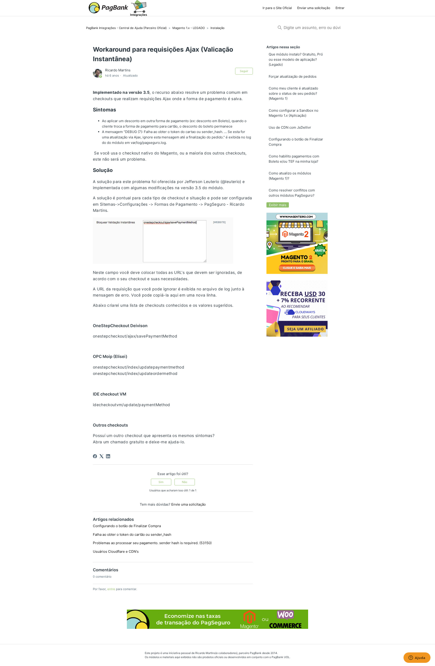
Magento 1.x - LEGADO (188, 28)
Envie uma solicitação (188, 504)
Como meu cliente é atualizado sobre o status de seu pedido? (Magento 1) (293, 93)
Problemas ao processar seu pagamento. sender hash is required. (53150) (152, 543)
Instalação (217, 28)
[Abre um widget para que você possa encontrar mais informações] (417, 658)
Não (184, 482)
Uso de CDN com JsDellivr (290, 127)
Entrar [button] (340, 8)
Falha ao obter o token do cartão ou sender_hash (132, 534)
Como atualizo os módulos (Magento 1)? (290, 176)
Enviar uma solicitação (313, 8)
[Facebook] (95, 456)
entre (111, 589)
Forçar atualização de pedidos (293, 76)
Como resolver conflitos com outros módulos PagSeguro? (292, 193)
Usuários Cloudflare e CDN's (116, 551)
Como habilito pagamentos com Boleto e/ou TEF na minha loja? (294, 159)
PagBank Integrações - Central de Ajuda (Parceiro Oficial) (126, 28)
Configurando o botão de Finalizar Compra (127, 526)
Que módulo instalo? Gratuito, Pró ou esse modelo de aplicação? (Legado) (296, 59)
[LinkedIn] (108, 456)
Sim (161, 482)
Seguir (244, 71)
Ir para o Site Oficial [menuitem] (277, 8)
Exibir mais (277, 205)
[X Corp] (101, 456)
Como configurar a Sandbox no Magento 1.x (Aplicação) (293, 113)
